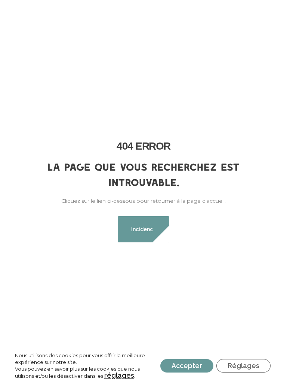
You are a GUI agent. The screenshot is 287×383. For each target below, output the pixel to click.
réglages (119, 375)
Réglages (243, 366)
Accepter (187, 366)
